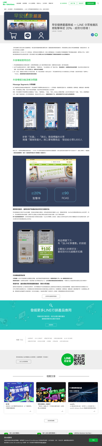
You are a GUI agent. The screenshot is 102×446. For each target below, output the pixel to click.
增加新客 (56, 341)
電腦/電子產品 (48, 338)
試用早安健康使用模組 (51, 296)
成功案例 (10, 9)
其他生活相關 (41, 341)
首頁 (5, 9)
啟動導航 (51, 325)
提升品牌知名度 (64, 341)
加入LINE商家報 (24, 361)
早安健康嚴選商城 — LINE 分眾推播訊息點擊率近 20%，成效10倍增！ (32, 9)
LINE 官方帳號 (68, 338)
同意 (93, 440)
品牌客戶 (31, 338)
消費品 (49, 341)
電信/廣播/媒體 (58, 338)
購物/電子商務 (32, 341)
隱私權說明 (43, 442)
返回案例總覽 (51, 421)
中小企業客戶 (39, 338)
